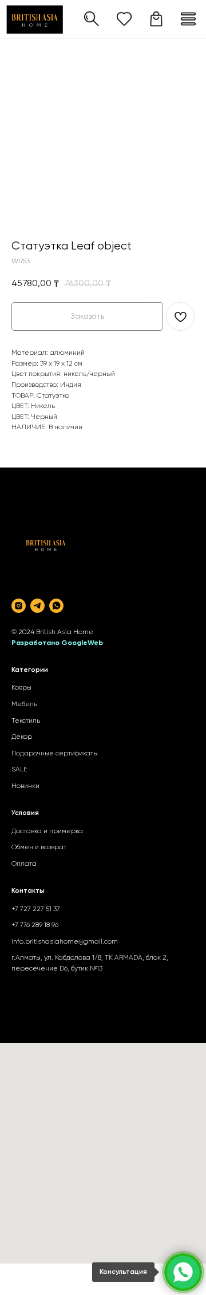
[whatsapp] (56, 606)
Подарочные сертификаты (54, 753)
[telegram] (37, 606)
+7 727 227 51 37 (35, 909)
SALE (19, 769)
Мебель (24, 704)
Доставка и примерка (47, 831)
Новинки (25, 786)
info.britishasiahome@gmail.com (64, 941)
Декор (21, 737)
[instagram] (18, 606)
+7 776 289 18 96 (34, 925)
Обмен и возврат (38, 847)
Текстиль (25, 721)
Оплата (24, 864)
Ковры (21, 687)
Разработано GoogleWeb (57, 643)
